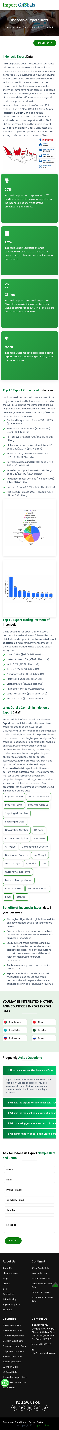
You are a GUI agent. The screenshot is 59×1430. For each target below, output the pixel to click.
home (8, 27)
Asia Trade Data (40, 1273)
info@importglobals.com (44, 1353)
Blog (5, 1288)
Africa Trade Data (40, 1268)
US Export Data (10, 1372)
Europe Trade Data (41, 1278)
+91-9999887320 (42, 1344)
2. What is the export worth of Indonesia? (30, 1102)
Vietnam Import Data (13, 1335)
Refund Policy (9, 1299)
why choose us (10, 1273)
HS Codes (7, 1309)
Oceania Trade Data (42, 1292)
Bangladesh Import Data (15, 1377)
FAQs (5, 1278)
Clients (6, 1283)
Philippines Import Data (14, 1346)
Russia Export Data (12, 1361)
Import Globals (42, 1425)
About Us (7, 1268)
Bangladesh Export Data (14, 1382)
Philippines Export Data (14, 1351)
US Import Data (10, 1366)
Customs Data (20, 27)
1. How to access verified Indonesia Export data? (30, 1070)
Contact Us (8, 1294)
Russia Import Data (12, 1356)
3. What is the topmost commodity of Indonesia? (30, 1113)
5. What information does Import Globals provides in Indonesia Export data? (30, 1133)
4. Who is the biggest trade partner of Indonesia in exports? (30, 1123)
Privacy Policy (36, 1422)
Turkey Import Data (12, 1325)
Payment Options (11, 1304)
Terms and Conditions (14, 1422)
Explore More (9, 1387)
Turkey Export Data (12, 1330)
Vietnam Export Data (13, 1340)
